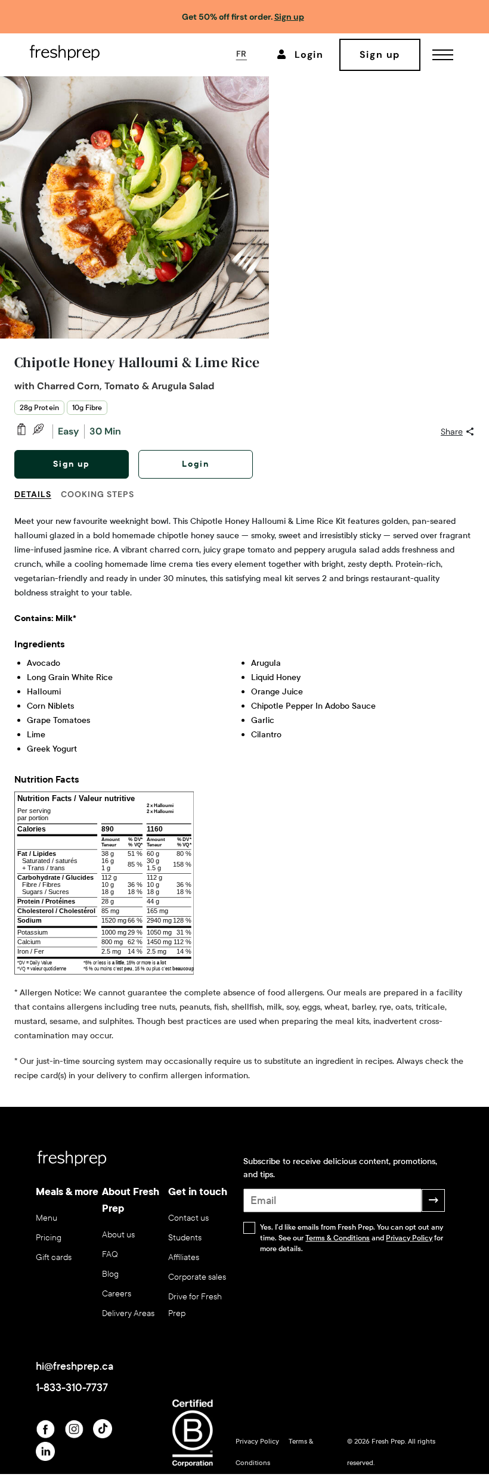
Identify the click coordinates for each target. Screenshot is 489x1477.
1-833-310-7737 (72, 1387)
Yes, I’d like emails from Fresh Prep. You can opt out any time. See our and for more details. (351, 1237)
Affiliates (183, 1257)
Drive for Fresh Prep (195, 1305)
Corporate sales (197, 1277)
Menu (46, 1218)
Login (195, 464)
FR (241, 53)
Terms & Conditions (337, 1238)
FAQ (110, 1254)
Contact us (188, 1218)
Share (452, 431)
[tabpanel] (244, 798)
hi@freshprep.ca (74, 1366)
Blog (110, 1274)
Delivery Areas (128, 1313)
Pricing (48, 1237)
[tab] (37, 501)
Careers (116, 1293)
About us (118, 1234)
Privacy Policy (409, 1238)
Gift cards (54, 1257)
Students (185, 1237)
